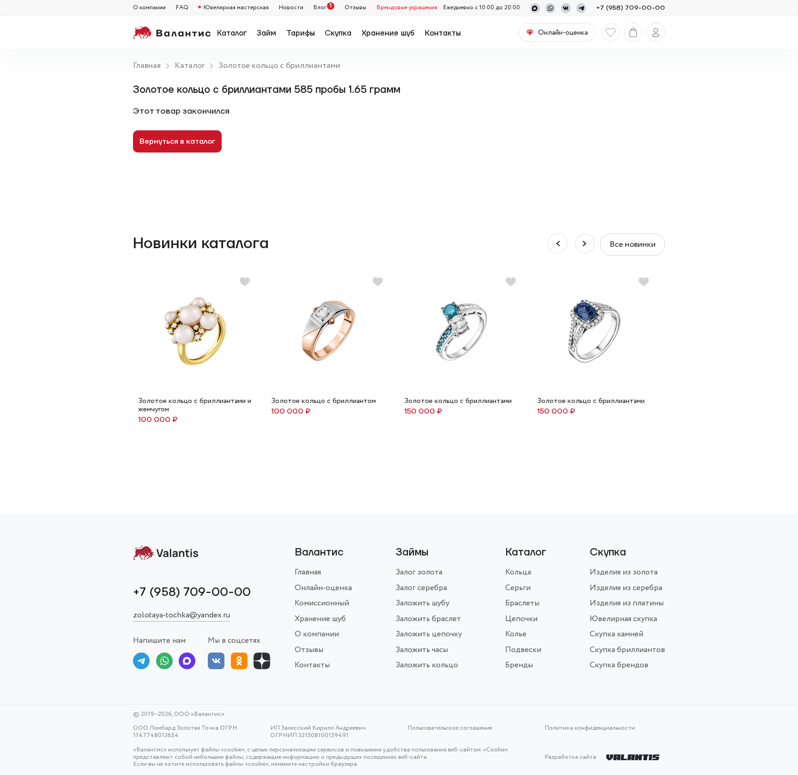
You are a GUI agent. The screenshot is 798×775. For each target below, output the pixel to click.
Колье (515, 634)
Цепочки (521, 619)
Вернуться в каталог (177, 141)
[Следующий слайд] (558, 243)
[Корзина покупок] (633, 32)
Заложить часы (422, 650)
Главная (147, 66)
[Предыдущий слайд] (585, 243)
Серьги (518, 588)
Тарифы (300, 33)
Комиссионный (322, 603)
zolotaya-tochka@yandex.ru (181, 615)
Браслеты (522, 603)
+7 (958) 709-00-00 (630, 8)
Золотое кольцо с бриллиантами (279, 66)
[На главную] (172, 32)
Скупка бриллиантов (627, 650)
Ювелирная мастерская (236, 8)
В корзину (328, 406)
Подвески (523, 650)
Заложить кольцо (427, 665)
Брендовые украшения (406, 8)
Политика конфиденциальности (589, 728)
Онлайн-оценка (323, 588)
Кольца (518, 572)
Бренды (519, 665)
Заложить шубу (422, 603)
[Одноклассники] (239, 663)
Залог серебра (421, 588)
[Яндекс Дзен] (262, 663)
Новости (291, 8)
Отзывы (355, 8)
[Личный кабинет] (656, 32)
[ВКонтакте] (216, 663)
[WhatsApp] (550, 8)
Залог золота (419, 572)
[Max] (535, 8)
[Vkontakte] (566, 8)
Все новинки (633, 244)
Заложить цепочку (429, 634)
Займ (266, 33)
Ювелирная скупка (623, 619)
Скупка (338, 33)
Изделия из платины (627, 603)
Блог (319, 8)
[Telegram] (581, 8)
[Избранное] (610, 32)
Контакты (443, 33)
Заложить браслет (428, 619)
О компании (149, 8)
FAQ (182, 8)
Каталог (232, 33)
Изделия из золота (624, 572)
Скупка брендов (619, 665)
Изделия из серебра (626, 588)
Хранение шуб (388, 33)
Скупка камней (616, 634)
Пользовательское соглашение (449, 728)
